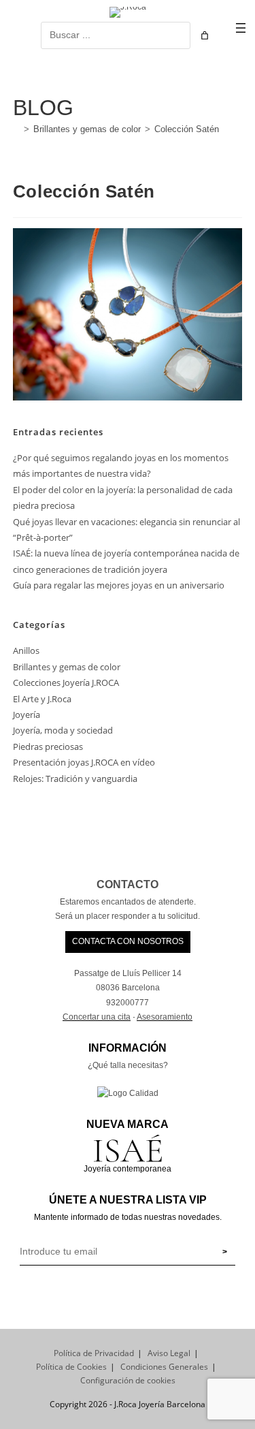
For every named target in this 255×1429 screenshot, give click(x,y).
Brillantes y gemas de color (66, 667)
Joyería (26, 714)
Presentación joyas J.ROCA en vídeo (84, 762)
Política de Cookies (71, 1366)
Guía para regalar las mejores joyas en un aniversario (118, 585)
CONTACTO (127, 884)
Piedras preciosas (48, 746)
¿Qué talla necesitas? (128, 1065)
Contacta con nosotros (128, 941)
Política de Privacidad (94, 1353)
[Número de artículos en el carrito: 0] (204, 35)
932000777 (127, 1002)
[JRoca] (16, 129)
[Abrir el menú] (241, 28)
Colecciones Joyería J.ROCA (66, 682)
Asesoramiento (164, 1017)
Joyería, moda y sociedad (63, 730)
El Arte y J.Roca (42, 699)
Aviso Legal (169, 1353)
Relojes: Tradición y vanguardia (75, 778)
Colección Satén (186, 129)
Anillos (26, 650)
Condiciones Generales (164, 1366)
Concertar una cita (97, 1017)
